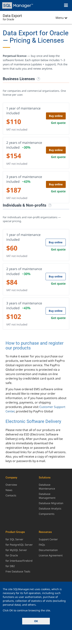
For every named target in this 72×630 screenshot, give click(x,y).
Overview (11, 484)
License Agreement (51, 555)
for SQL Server (14, 539)
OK (36, 621)
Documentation (48, 550)
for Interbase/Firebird (19, 560)
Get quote (58, 123)
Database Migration (51, 503)
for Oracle (12, 555)
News (9, 490)
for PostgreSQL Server (19, 544)
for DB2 (10, 566)
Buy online (56, 116)
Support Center (48, 539)
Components (46, 514)
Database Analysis (50, 508)
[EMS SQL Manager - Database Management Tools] (18, 5)
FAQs (42, 544)
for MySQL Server (16, 550)
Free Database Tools (18, 571)
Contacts (11, 495)
